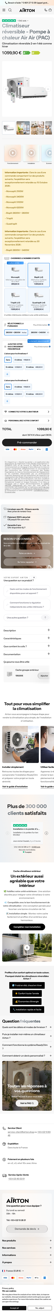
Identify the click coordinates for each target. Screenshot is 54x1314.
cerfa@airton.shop (41, 490)
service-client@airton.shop (21, 1132)
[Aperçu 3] (37, 128)
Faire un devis (25, 553)
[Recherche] (10, 10)
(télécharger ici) (20, 485)
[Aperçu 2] (23, 128)
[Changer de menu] (4, 10)
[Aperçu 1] (8, 128)
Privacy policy (8, 1288)
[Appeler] (45, 10)
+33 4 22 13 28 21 (18, 1220)
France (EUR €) (13, 1270)
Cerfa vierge (28, 489)
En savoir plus (10, 492)
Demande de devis (25, 1228)
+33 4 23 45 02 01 (16, 1178)
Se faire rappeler (26, 562)
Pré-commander (27, 442)
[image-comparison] (27, 948)
